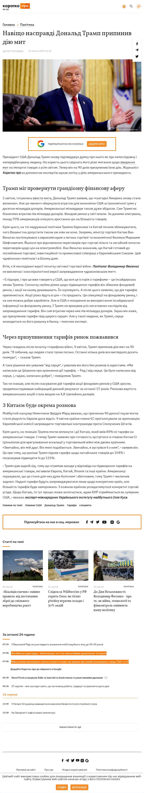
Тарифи (72, 505)
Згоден (62, 787)
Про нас (48, 769)
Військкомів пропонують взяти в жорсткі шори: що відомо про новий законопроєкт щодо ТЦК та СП (70, 661)
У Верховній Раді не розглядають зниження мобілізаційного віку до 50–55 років (57, 644)
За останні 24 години (19, 635)
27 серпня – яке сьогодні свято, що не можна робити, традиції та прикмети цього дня (60, 686)
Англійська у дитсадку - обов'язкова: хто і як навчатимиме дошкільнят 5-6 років (59, 653)
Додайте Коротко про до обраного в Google (36, 669)
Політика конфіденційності (112, 769)
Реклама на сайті (26, 769)
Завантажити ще (70, 727)
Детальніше (79, 787)
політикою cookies (108, 779)
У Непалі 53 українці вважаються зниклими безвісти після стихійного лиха (54, 703)
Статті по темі (13, 542)
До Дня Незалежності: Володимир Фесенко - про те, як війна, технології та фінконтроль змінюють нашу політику (113, 601)
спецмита (85, 505)
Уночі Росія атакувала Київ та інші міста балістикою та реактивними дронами (57, 677)
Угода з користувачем (74, 769)
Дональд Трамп (54, 505)
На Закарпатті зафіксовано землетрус (33, 712)
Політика (38, 586)
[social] (87, 522)
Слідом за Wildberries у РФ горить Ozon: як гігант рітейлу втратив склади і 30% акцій (67, 599)
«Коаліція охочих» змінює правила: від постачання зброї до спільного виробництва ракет (21, 599)
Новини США (33, 505)
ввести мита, (42, 198)
